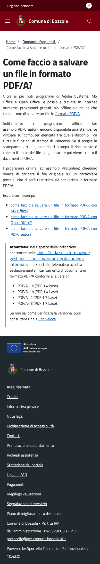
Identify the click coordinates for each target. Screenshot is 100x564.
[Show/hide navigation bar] (7, 21)
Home (11, 42)
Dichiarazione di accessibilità (30, 426)
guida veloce (45, 319)
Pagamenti (16, 484)
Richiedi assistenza (22, 455)
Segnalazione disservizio (27, 504)
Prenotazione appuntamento (30, 445)
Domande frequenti (39, 42)
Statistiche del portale (25, 465)
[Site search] (90, 21)
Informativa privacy (23, 406)
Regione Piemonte (20, 5)
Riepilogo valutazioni (24, 494)
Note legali (16, 416)
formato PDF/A (67, 113)
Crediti (12, 397)
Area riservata (18, 387)
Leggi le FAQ (17, 474)
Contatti (13, 436)
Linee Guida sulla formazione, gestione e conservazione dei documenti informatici (50, 258)
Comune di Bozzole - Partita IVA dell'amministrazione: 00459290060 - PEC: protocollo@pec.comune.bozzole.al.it (42, 531)
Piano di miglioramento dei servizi (34, 513)
